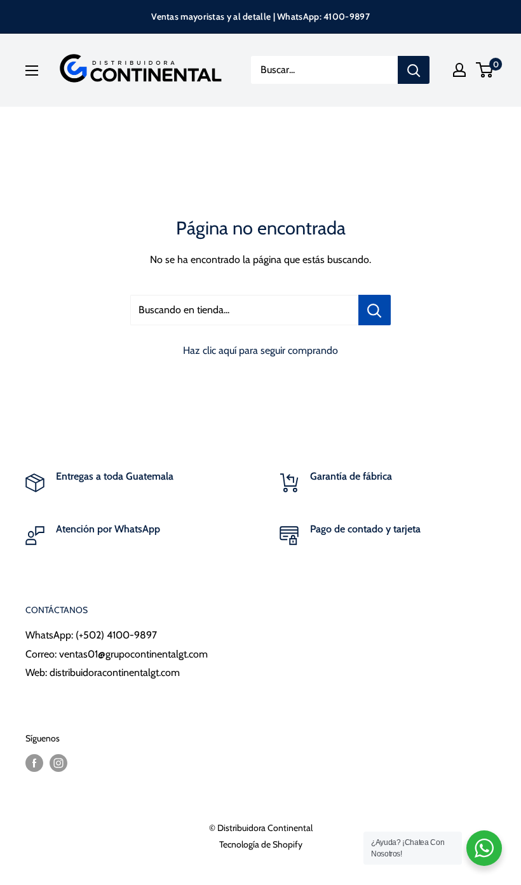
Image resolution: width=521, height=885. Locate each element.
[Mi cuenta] (459, 70)
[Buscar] (414, 70)
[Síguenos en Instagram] (58, 763)
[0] (485, 70)
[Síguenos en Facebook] (34, 763)
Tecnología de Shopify (260, 844)
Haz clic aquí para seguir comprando (260, 350)
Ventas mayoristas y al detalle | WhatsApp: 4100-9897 (260, 16)
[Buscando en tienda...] (374, 310)
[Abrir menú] (31, 70)
